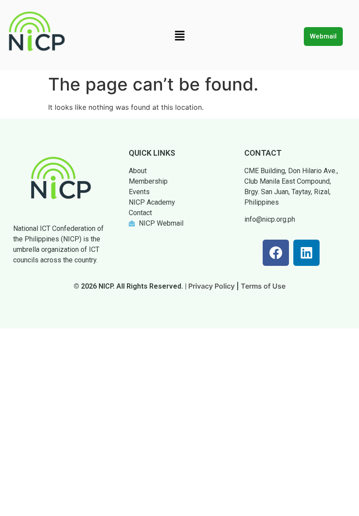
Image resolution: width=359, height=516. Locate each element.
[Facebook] (276, 253)
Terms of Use (263, 286)
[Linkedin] (306, 253)
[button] (179, 36)
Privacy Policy (211, 286)
